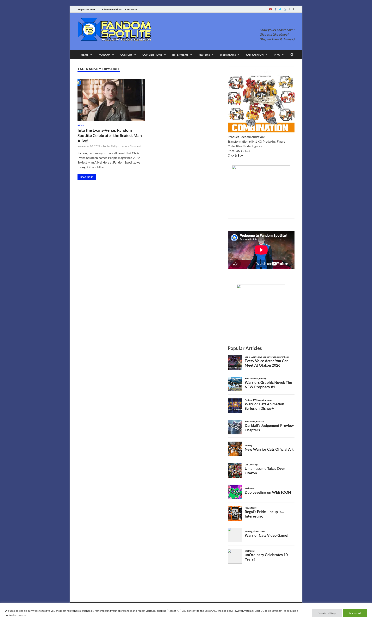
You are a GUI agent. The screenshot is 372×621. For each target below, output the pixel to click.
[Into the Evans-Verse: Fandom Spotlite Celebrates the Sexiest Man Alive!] (111, 100)
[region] (186, 612)
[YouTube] (270, 9)
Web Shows (228, 54)
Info (277, 54)
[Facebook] (275, 9)
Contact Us (131, 9)
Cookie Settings (327, 613)
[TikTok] (293, 9)
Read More (85, 176)
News (85, 54)
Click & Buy (235, 155)
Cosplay (126, 54)
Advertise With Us (112, 9)
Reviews (204, 54)
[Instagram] (285, 9)
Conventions (152, 54)
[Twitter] (280, 9)
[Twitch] (289, 9)
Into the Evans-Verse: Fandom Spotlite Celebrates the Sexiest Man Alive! (110, 135)
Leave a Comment (131, 146)
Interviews (180, 54)
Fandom (104, 54)
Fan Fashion (255, 54)
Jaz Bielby (112, 146)
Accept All (355, 613)
